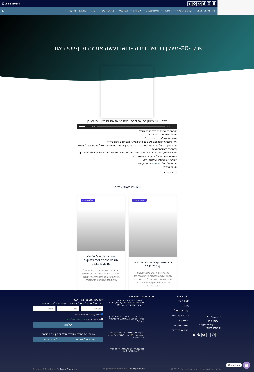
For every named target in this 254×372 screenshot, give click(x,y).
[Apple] (189, 3)
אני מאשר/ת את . (83, 319)
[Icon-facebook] (218, 335)
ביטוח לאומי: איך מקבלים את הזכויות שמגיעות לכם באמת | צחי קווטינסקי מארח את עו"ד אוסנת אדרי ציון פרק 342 (126, 302)
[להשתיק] (88, 126)
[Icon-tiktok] (208, 335)
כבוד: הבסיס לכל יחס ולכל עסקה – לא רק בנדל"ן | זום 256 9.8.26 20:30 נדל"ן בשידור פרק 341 (126, 318)
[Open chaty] (246, 365)
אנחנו (199, 11)
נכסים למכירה (152, 11)
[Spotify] (194, 3)
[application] (127, 126)
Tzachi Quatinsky (136, 368)
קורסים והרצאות (184, 11)
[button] (2, 11)
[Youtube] (199, 3)
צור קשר (72, 11)
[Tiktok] (204, 3)
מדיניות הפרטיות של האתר (77, 319)
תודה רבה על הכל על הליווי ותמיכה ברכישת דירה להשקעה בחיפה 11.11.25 (101, 260)
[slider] (82, 126)
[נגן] (173, 126)
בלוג (93, 11)
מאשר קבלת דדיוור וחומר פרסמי (88, 314)
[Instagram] (209, 3)
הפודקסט (123, 11)
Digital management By (115, 368)
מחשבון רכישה (107, 11)
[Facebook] (214, 3)
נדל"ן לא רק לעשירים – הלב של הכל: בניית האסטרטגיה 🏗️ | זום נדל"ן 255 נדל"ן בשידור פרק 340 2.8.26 (126, 335)
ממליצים (82, 11)
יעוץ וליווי (168, 11)
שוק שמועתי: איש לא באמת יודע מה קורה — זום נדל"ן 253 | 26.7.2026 (125, 350)
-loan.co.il (155, 163)
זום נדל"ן (137, 11)
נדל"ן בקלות (209, 11)
